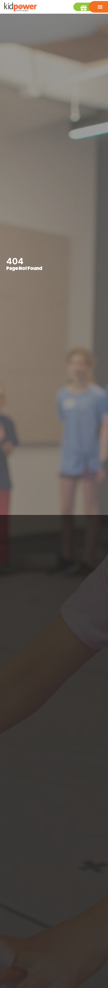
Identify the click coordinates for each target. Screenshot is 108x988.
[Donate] (85, 8)
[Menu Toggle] (100, 6)
